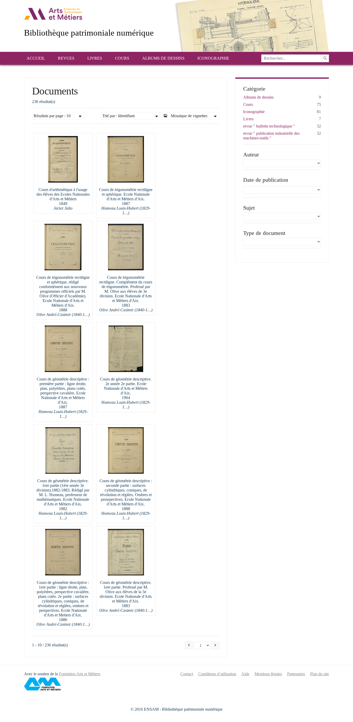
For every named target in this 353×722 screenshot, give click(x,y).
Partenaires (296, 674)
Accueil (36, 58)
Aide (245, 674)
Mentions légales (268, 674)
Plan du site (319, 674)
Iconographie (213, 58)
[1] (325, 58)
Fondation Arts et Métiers (79, 674)
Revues (66, 58)
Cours (122, 58)
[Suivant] (215, 645)
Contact (186, 674)
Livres (94, 58)
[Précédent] (189, 645)
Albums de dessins (163, 58)
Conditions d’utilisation (217, 674)
